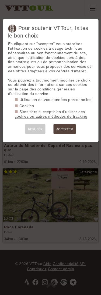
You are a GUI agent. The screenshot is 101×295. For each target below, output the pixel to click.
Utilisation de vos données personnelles (55, 99)
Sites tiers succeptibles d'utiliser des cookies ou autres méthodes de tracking (51, 114)
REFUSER (35, 129)
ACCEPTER (64, 129)
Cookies (26, 106)
